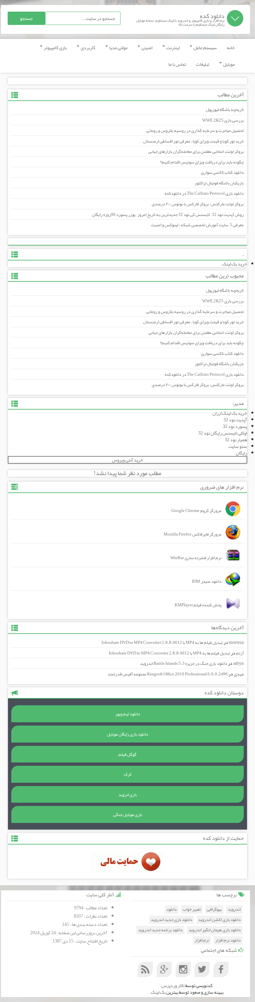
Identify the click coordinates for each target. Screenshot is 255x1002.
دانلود (171, 909)
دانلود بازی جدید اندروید (171, 920)
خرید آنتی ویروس (127, 459)
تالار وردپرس (173, 985)
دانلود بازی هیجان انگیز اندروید (215, 930)
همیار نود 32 (236, 439)
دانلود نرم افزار (228, 940)
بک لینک (158, 992)
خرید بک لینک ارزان (229, 413)
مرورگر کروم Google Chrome (196, 510)
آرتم (240, 653)
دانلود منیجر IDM (206, 581)
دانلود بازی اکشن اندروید (219, 920)
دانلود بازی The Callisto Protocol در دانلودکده (204, 193)
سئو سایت (237, 446)
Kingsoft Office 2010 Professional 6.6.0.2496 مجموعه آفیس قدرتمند (168, 674)
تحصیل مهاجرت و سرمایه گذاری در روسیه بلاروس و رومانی (195, 130)
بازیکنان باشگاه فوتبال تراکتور (219, 183)
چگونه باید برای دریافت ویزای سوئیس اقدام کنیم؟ (202, 162)
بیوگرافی (214, 909)
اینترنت (173, 47)
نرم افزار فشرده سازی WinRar (195, 557)
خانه (231, 47)
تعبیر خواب (192, 909)
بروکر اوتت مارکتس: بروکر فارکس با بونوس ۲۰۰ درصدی (198, 204)
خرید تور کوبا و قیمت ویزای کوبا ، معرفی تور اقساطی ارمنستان (193, 141)
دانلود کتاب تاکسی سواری (222, 172)
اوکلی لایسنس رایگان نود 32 (222, 433)
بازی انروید (128, 794)
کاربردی (87, 47)
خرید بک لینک (234, 263)
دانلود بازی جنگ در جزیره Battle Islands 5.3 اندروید (183, 663)
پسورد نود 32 (235, 426)
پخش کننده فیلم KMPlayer (198, 605)
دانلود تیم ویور (127, 714)
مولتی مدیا (118, 47)
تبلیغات (202, 64)
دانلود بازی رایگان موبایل (127, 734)
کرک (127, 774)
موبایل (228, 64)
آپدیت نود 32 (235, 419)
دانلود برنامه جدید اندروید (160, 930)
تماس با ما (177, 64)
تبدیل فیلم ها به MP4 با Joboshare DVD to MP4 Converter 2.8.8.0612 (162, 642)
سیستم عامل (205, 47)
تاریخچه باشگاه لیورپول (225, 109)
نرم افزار (202, 940)
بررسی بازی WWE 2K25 (223, 120)
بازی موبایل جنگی (127, 814)
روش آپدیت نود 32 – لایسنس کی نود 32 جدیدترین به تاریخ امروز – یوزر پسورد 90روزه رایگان (168, 214)
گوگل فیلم (127, 754)
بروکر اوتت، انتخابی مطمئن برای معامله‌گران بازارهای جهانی (196, 151)
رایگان (241, 452)
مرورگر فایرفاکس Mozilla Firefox (192, 534)
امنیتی (146, 47)
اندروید (234, 909)
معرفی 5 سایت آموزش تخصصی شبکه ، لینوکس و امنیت (197, 225)
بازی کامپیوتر (55, 47)
